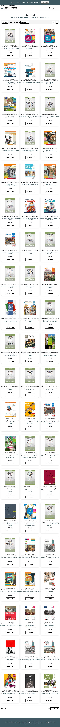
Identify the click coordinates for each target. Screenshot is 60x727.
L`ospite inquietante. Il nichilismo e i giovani (32, 691)
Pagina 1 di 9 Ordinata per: (14, 22)
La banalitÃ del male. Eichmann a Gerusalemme (14, 657)
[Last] (54, 708)
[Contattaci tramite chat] (50, 8)
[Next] (57, 22)
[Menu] (2, 8)
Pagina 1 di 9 (3, 708)
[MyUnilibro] (53, 8)
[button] (57, 8)
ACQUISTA (11, 55)
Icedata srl (33, 724)
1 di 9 (53, 22)
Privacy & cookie (39, 724)
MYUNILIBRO (45, 2)
